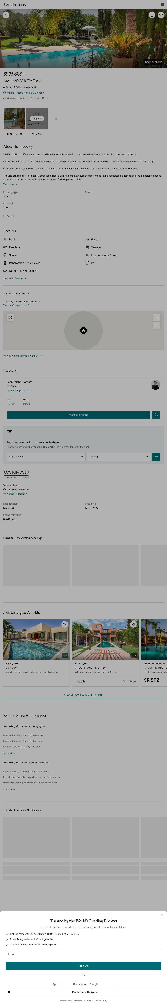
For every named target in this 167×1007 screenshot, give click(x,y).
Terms (88, 1001)
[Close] (162, 915)
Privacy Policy (101, 1001)
